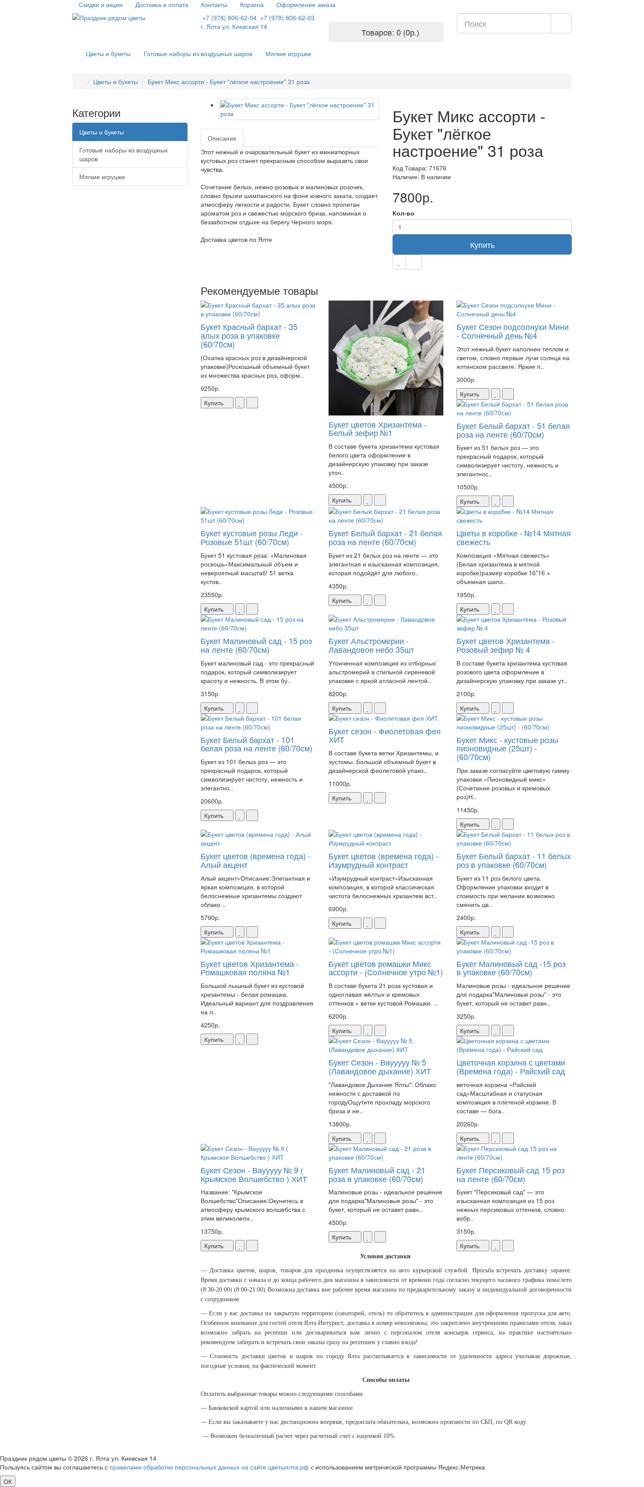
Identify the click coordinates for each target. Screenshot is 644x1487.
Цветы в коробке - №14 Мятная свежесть (513, 537)
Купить (482, 244)
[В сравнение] (414, 262)
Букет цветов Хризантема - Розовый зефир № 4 (505, 645)
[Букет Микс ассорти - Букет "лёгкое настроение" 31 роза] (299, 109)
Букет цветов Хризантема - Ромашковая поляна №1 (250, 968)
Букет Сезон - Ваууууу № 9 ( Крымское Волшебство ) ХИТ (254, 1174)
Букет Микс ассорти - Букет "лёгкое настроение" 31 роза (229, 81)
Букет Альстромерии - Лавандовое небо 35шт (371, 645)
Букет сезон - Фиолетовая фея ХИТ (385, 735)
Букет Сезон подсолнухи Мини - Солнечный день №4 (512, 331)
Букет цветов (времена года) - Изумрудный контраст (384, 860)
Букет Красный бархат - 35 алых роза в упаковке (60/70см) (249, 335)
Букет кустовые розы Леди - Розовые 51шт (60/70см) (252, 537)
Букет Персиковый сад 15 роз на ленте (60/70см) (510, 1174)
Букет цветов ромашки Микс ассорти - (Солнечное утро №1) (386, 968)
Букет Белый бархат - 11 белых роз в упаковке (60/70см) (513, 860)
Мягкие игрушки (288, 53)
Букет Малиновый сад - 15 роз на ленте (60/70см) (256, 645)
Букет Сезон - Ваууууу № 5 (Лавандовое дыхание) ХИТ (380, 1066)
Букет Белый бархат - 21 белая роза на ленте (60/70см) (385, 537)
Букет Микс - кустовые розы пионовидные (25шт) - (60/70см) (507, 748)
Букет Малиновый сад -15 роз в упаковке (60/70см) (511, 968)
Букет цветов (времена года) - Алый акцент (256, 860)
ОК (8, 1481)
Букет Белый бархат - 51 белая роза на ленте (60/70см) (513, 430)
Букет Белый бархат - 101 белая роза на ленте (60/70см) (256, 744)
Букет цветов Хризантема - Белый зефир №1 (378, 428)
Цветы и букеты (108, 53)
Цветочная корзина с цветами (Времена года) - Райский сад (510, 1066)
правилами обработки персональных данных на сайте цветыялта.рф (209, 1466)
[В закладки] (399, 262)
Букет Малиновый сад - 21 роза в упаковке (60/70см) (377, 1174)
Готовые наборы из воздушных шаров (198, 53)
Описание (222, 138)
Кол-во (403, 213)
